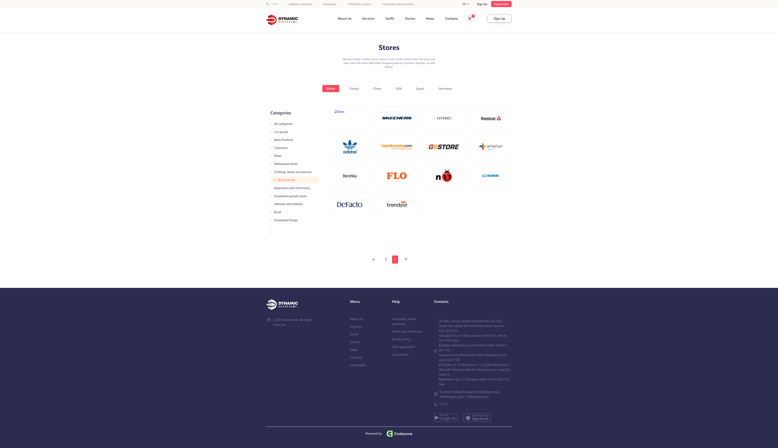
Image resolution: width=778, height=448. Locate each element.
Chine (377, 88)
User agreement (403, 347)
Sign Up (482, 4)
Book (277, 212)
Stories (410, 18)
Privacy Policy (401, 339)
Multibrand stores (286, 164)
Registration (501, 4)
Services (368, 18)
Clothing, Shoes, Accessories (293, 172)
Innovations (400, 354)
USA (399, 88)
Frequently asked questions (399, 4)
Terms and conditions (407, 331)
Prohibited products (359, 4)
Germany (445, 88)
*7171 (274, 4)
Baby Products (283, 140)
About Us (345, 18)
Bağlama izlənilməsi (300, 4)
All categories (283, 124)
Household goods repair (290, 196)
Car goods (281, 132)
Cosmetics (281, 148)
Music (278, 156)
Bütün (330, 88)
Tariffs (389, 18)
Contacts (451, 18)
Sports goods (286, 180)
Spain (420, 88)
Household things (286, 220)
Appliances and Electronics (292, 188)
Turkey (354, 88)
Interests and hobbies (288, 204)
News (430, 18)
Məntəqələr (330, 4)
